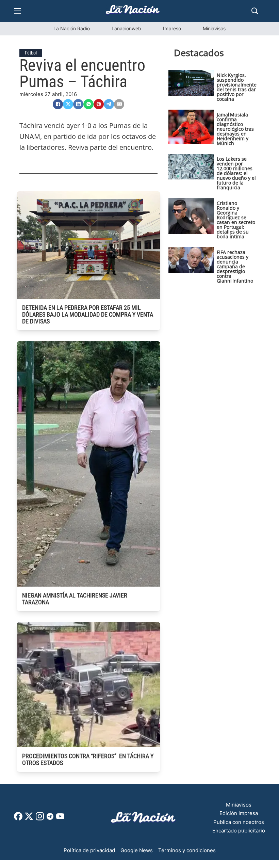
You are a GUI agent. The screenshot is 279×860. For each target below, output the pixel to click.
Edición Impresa (238, 813)
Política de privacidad (89, 850)
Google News (136, 850)
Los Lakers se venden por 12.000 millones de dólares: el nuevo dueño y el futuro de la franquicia (236, 173)
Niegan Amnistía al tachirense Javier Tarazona (74, 599)
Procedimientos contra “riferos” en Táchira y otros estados (87, 759)
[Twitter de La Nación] (29, 818)
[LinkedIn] (78, 104)
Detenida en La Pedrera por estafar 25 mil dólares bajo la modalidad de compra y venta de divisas (87, 314)
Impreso (172, 28)
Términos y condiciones (187, 850)
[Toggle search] (255, 11)
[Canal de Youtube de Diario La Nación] (60, 818)
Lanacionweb (126, 28)
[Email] (119, 104)
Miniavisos (214, 28)
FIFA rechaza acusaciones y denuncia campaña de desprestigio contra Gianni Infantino (235, 266)
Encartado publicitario (238, 830)
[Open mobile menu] (17, 11)
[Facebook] (58, 104)
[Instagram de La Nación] (40, 818)
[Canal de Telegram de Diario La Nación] (50, 818)
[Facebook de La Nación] (18, 818)
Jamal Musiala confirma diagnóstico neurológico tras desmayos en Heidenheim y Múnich (235, 128)
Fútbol (31, 52)
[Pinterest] (99, 104)
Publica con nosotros (238, 822)
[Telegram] (109, 104)
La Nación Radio (71, 28)
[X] (68, 104)
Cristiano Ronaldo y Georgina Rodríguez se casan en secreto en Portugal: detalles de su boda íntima (236, 220)
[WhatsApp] (88, 104)
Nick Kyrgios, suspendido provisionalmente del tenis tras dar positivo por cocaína (237, 87)
